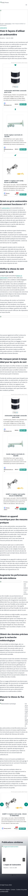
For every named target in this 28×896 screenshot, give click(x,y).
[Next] (26, 804)
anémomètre (6, 208)
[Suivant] (24, 859)
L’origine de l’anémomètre (12, 865)
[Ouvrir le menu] (26, 5)
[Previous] (2, 804)
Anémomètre (8, 23)
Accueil (2, 23)
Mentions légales (5, 889)
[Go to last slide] (4, 859)
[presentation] (14, 854)
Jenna (3, 38)
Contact (13, 889)
